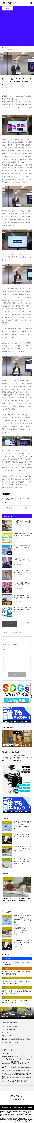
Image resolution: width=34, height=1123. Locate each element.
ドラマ (22, 1059)
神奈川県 (19, 1077)
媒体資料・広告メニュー (9, 1036)
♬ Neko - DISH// (16, 760)
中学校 (13, 1067)
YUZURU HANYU (25, 1056)
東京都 (15, 1078)
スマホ (18, 1059)
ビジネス (8, 8)
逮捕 (18, 1081)
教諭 (4, 1077)
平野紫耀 (10, 1074)
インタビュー (10, 1059)
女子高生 (28, 1070)
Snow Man (4, 1056)
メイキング (27, 1059)
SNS (9, 1056)
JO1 (17, 1054)
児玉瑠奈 (27, 1067)
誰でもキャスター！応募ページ (11, 1042)
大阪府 (17, 1070)
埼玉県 (10, 1070)
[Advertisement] (17, 28)
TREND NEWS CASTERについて (12, 1026)
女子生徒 (22, 1070)
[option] (8, 1013)
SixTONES (26, 1054)
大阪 (14, 1070)
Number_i (21, 1054)
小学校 (5, 1074)
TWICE (12, 1056)
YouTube (17, 1056)
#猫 (9, 760)
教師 (28, 1073)
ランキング (5, 1032)
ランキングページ (25, 954)
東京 (11, 1078)
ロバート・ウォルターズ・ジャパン (16, 499)
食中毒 (23, 1081)
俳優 (23, 1067)
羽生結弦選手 (12, 1081)
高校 (26, 1081)
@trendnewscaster (7, 756)
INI (14, 1054)
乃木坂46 (19, 1067)
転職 (9, 499)
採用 (6, 499)
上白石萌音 (7, 1063)
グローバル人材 (8, 498)
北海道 (7, 1070)
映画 (8, 1078)
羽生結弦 (25, 1078)
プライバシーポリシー (8, 1029)
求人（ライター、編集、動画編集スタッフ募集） (16, 1039)
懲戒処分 (23, 1074)
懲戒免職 (16, 1074)
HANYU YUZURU (7, 1054)
